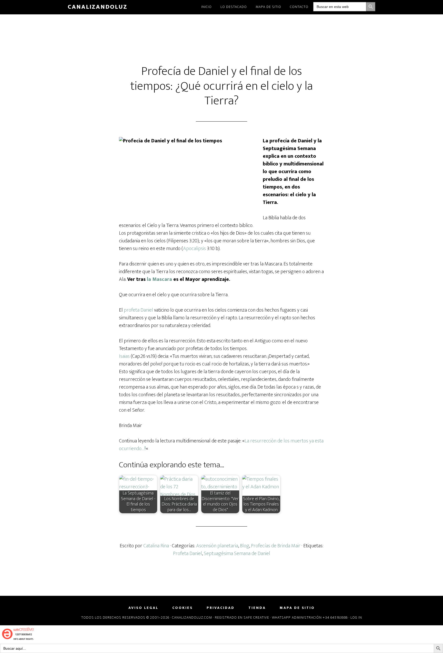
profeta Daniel (138, 310)
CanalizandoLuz (97, 7)
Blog (244, 545)
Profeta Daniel (187, 553)
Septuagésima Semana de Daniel (237, 553)
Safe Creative (256, 617)
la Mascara (159, 279)
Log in (356, 617)
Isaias (124, 356)
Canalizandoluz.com (192, 617)
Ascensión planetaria (217, 545)
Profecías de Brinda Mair (275, 545)
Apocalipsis (194, 248)
